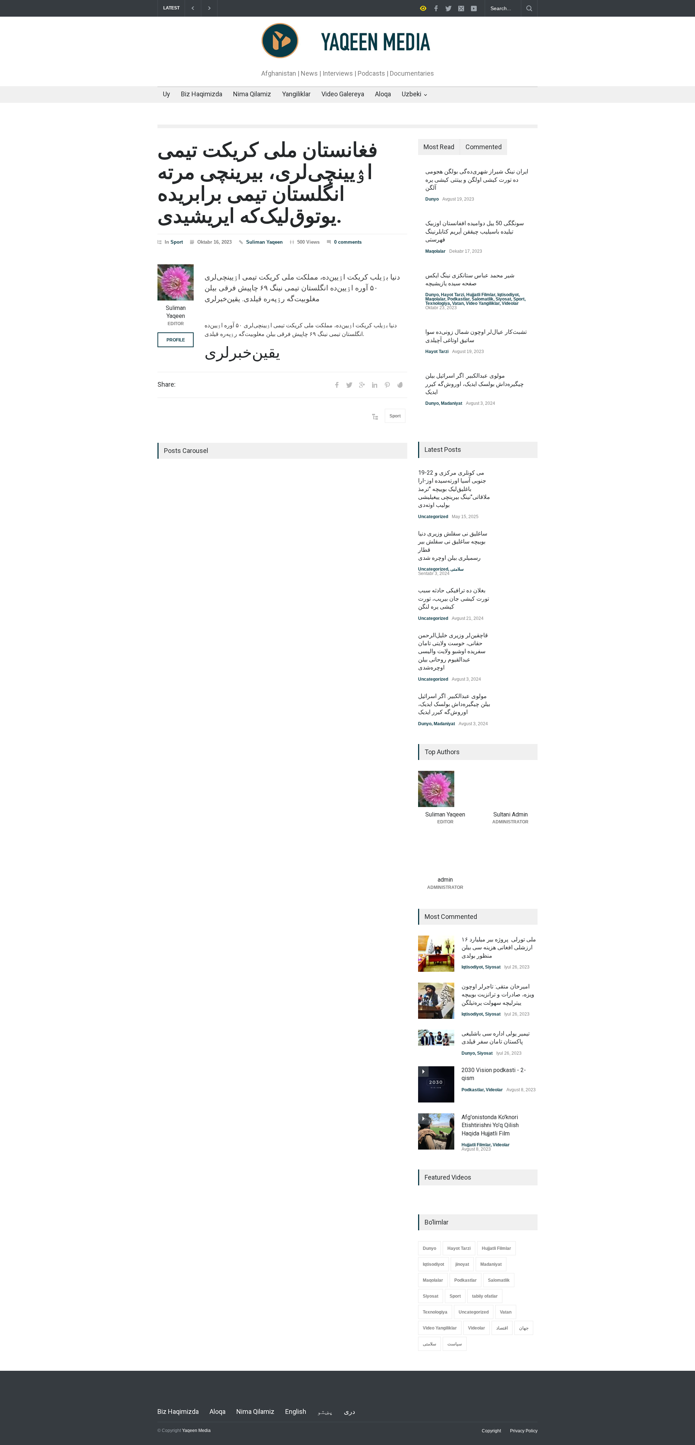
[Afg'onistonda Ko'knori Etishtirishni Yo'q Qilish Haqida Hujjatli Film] (436, 1131)
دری (349, 1411)
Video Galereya (342, 94)
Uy (166, 94)
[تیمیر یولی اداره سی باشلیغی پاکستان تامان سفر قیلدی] (436, 1038)
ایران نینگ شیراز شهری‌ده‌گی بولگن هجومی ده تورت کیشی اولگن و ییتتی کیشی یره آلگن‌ (476, 179)
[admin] (445, 854)
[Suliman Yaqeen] (175, 282)
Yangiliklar (296, 94)
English (295, 1411)
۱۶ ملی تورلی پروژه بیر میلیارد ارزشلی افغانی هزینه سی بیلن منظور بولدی (499, 947)
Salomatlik (482, 299)
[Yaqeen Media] (347, 51)
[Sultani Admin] (510, 789)
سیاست (454, 1344)
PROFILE (176, 340)
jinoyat (462, 1264)
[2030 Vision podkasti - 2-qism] (436, 1084)
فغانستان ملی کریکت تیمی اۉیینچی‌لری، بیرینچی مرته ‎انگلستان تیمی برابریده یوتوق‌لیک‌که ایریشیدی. (267, 182)
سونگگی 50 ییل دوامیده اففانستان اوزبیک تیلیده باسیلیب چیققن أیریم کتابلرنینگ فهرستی (474, 231)
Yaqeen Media (196, 1430)
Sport (176, 242)
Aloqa (383, 94)
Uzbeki (411, 94)
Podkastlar (458, 299)
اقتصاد (502, 1328)
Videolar (510, 303)
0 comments (348, 242)
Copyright (491, 1430)
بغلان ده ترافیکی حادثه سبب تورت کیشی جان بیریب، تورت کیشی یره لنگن (453, 598)
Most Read (439, 147)
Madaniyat (451, 403)
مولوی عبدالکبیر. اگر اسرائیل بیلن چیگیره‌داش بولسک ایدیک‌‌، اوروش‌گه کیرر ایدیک (474, 383)
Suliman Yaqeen (264, 242)
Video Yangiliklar (483, 303)
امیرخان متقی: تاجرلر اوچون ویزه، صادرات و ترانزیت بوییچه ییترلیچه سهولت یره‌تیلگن (498, 994)
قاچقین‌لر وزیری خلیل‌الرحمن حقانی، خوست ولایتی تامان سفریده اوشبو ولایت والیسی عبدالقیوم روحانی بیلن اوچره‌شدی (453, 651)
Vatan (458, 303)
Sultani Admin (510, 814)
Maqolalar (435, 251)
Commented (484, 147)
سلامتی (457, 569)
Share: (166, 384)
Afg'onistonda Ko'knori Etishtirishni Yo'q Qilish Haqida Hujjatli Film (490, 1125)
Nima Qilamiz (252, 94)
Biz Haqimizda (201, 94)
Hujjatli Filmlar (480, 294)
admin (445, 879)
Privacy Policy (524, 1430)
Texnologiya (437, 303)
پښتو (325, 1411)
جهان (523, 1328)
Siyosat (503, 299)
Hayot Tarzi (452, 294)
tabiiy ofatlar (485, 1296)
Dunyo (432, 199)
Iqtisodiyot (508, 294)
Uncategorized (433, 516)
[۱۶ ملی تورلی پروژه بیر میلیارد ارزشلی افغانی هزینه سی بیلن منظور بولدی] (436, 954)
